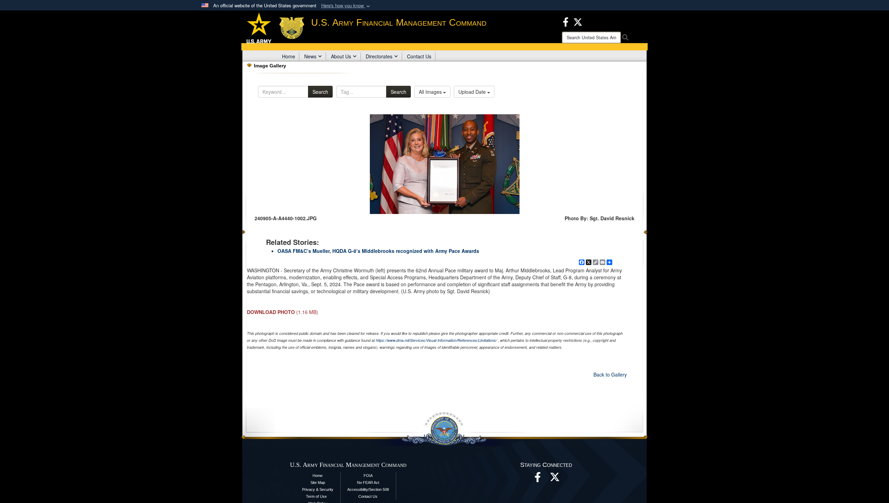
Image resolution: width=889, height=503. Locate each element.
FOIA (368, 475)
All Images (431, 91)
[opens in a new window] (555, 479)
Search (320, 91)
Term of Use (316, 496)
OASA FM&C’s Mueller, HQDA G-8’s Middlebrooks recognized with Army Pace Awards (378, 250)
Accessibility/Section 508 (368, 489)
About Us (341, 56)
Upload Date (472, 91)
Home (288, 56)
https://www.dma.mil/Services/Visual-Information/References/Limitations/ (436, 340)
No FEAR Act (368, 482)
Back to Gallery (610, 374)
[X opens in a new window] (577, 21)
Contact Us (419, 56)
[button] (346, 5)
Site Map (317, 482)
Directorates (379, 56)
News (310, 56)
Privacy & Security (317, 489)
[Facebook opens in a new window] (565, 21)
